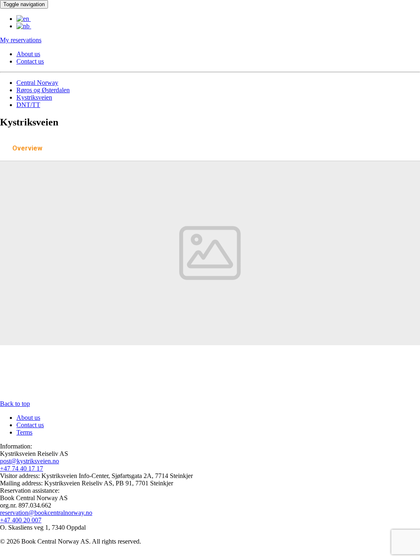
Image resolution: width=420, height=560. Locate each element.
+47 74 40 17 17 (21, 468)
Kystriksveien (34, 97)
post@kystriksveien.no (29, 461)
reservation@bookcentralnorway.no (46, 512)
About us (28, 53)
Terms (24, 432)
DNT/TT (28, 104)
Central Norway (37, 82)
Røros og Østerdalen (43, 90)
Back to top (15, 403)
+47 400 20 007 (20, 520)
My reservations (20, 39)
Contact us (30, 61)
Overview (27, 148)
